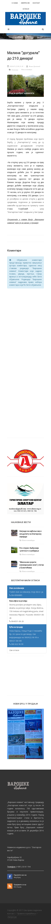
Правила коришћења (26, 913)
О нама (15, 3)
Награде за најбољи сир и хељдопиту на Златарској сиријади (30, 534)
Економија (15, 70)
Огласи (26, 9)
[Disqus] (25, 324)
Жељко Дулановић (34, 66)
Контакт (36, 3)
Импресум (25, 3)
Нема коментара (26, 69)
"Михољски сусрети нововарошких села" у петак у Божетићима (31, 565)
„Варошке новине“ (15, 802)
